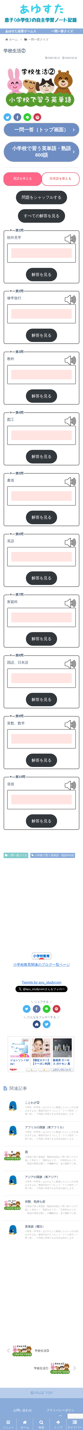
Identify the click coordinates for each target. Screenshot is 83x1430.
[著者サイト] (37, 1024)
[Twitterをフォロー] (46, 1024)
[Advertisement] (41, 906)
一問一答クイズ (17, 855)
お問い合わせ (22, 1410)
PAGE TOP (43, 1393)
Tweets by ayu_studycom (41, 982)
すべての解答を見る (42, 216)
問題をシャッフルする (42, 197)
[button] (74, 779)
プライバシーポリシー (60, 1413)
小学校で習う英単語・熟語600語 (54, 855)
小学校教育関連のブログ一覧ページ (41, 965)
